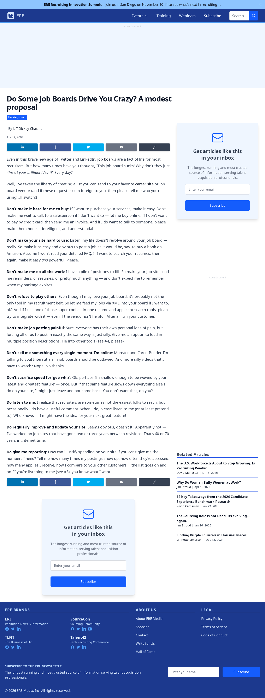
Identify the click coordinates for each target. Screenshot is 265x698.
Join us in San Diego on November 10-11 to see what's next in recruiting (132, 4)
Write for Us (145, 643)
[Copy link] (154, 147)
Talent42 (78, 637)
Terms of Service (214, 627)
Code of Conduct (214, 635)
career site (144, 183)
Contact (142, 635)
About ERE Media (149, 618)
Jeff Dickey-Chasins (27, 128)
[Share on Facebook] (55, 147)
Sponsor (142, 627)
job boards (106, 159)
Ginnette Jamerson (189, 540)
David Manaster (188, 473)
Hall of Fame (145, 651)
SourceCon (80, 619)
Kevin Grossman (188, 506)
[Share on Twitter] (88, 147)
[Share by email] (121, 147)
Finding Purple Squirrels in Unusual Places (212, 535)
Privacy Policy (211, 618)
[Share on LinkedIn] (22, 147)
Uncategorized (16, 117)
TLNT (9, 637)
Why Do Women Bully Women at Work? (209, 482)
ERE (8, 619)
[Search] (253, 15)
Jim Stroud (184, 487)
